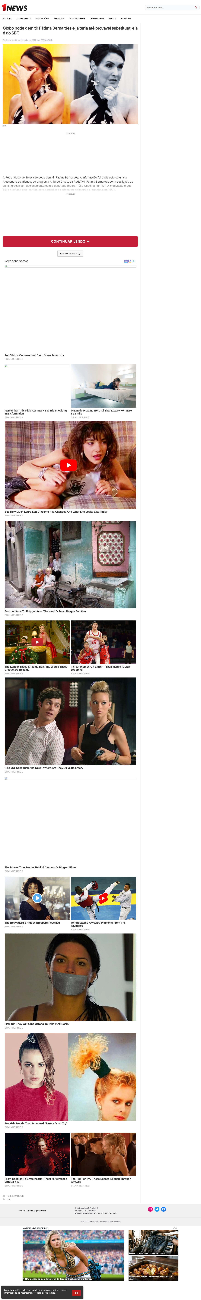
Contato (21, 1211)
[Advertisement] (70, 154)
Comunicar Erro (68, 253)
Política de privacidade (36, 1211)
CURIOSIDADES (97, 18)
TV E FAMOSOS (24, 18)
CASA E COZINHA (77, 18)
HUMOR (112, 18)
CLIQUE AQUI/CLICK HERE (105, 1213)
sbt (8, 1199)
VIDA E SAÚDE (42, 18)
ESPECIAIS (126, 18)
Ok (76, 1293)
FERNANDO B (46, 40)
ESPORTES (59, 18)
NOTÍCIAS (7, 18)
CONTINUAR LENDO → (70, 241)
